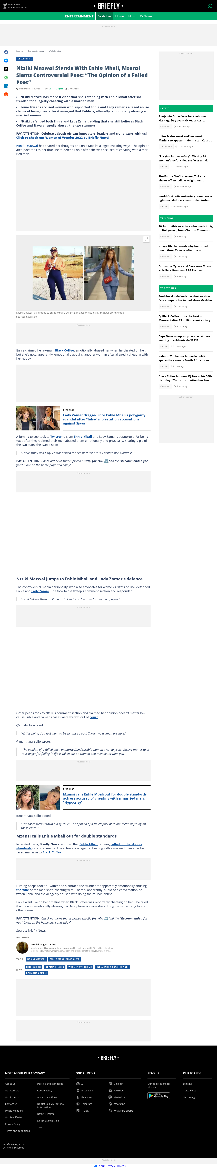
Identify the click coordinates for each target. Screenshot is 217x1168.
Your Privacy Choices (112, 1166)
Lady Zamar (40, 591)
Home (19, 51)
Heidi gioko (33, 967)
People (163, 166)
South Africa (166, 146)
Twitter (56, 437)
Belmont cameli (36, 973)
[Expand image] (146, 239)
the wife (22, 890)
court (94, 717)
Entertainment (79, 16)
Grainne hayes (54, 967)
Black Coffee (64, 350)
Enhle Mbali (83, 437)
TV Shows (146, 16)
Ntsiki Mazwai (27, 146)
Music (132, 16)
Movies (119, 16)
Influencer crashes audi (112, 967)
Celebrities (104, 16)
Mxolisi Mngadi (55, 88)
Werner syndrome (80, 967)
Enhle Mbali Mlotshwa (64, 959)
